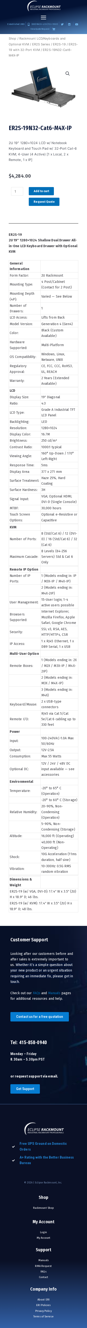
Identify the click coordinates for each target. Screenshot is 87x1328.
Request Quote (44, 201)
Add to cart (41, 191)
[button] (43, 18)
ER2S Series (41, 44)
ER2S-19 (59, 44)
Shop (12, 38)
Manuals (54, 993)
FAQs (36, 993)
